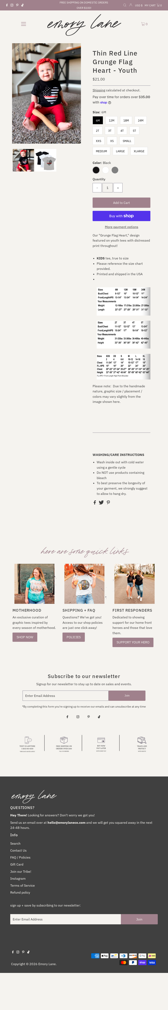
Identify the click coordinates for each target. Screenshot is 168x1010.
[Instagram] (11, 5)
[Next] (28, 49)
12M (111, 120)
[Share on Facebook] (95, 503)
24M (140, 120)
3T (109, 131)
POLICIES (74, 637)
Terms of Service (22, 885)
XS (112, 141)
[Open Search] (124, 5)
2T (97, 131)
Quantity (99, 179)
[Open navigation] (23, 24)
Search (15, 843)
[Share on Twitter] (102, 503)
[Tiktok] (22, 5)
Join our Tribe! (20, 871)
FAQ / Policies (20, 857)
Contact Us (18, 850)
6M (98, 120)
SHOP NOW (25, 637)
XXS (98, 141)
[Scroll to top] (160, 1002)
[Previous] (18, 49)
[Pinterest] (17, 5)
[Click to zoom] (74, 49)
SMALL (127, 141)
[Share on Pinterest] (108, 503)
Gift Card (16, 864)
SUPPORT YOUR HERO (133, 642)
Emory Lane (47, 964)
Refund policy (20, 892)
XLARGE (139, 151)
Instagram (18, 878)
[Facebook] (7, 5)
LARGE (120, 151)
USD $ (139, 5)
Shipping (99, 90)
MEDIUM (101, 151)
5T (134, 131)
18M (126, 120)
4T (122, 131)
